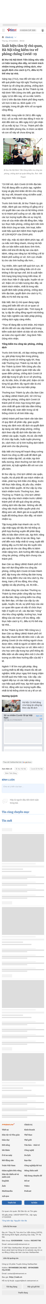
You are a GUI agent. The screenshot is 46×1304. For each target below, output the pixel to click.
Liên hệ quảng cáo (10, 1258)
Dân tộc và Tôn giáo (11, 1135)
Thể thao (28, 1135)
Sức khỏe (6, 1150)
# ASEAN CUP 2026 (27, 30)
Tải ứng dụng (11, 1287)
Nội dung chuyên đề (33, 1176)
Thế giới (28, 1140)
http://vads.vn (15, 1277)
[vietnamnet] (12, 32)
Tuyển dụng (23, 1293)
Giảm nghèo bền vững (12, 1170)
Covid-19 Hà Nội (37, 769)
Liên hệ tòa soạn (10, 1226)
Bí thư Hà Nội (21, 769)
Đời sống (6, 1145)
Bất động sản (8, 1160)
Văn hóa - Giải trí (32, 1145)
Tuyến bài (12, 1203)
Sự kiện (34, 1203)
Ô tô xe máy (7, 1155)
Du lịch (27, 1155)
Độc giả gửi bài (33, 1287)
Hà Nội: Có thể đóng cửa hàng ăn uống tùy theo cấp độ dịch (32, 705)
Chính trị (9, 37)
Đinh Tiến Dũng (11, 773)
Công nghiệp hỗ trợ (33, 1165)
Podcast (27, 1191)
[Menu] (3, 30)
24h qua (5, 1196)
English (5, 1181)
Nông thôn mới (31, 1170)
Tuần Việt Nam (8, 1165)
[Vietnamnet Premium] (8, 1125)
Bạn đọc (27, 1160)
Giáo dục (6, 1140)
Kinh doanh (29, 1130)
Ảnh (4, 1186)
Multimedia (7, 1191)
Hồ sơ (26, 1181)
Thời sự (5, 1130)
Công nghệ (29, 1150)
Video (27, 1186)
